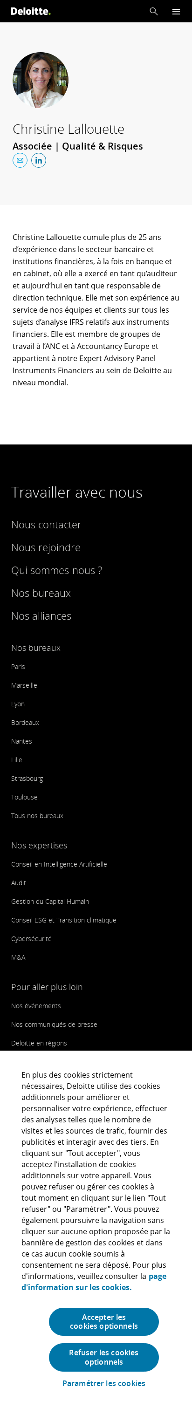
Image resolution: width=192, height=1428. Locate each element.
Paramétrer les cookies (104, 1383)
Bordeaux (25, 722)
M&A (18, 957)
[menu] (176, 11)
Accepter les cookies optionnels (104, 1321)
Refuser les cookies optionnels (103, 1357)
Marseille (24, 685)
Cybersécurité (31, 938)
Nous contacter (46, 524)
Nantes (21, 741)
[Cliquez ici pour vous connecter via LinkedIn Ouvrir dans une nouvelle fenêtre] (38, 160)
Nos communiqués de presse (54, 1024)
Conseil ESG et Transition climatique (64, 920)
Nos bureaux (41, 593)
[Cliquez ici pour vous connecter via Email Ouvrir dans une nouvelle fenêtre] (20, 160)
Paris (18, 666)
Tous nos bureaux (37, 815)
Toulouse (24, 797)
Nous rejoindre (46, 547)
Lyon (18, 703)
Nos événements (36, 1005)
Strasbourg (27, 778)
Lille (16, 759)
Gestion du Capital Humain (50, 901)
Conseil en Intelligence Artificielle (59, 864)
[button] (153, 11)
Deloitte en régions (39, 1043)
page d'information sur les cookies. (93, 1281)
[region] (96, 1239)
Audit (18, 882)
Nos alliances (41, 615)
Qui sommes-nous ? (56, 570)
